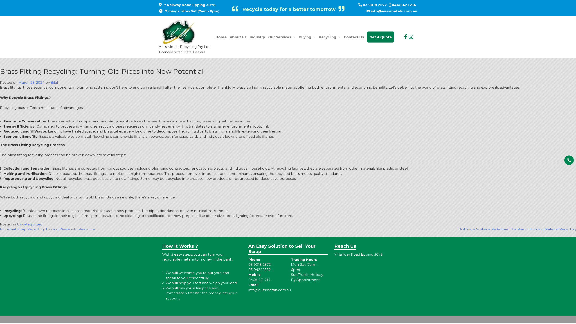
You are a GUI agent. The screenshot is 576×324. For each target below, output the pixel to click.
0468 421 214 (404, 5)
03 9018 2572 (375, 5)
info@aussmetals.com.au (394, 11)
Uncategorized (30, 224)
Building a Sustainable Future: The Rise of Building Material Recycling (517, 229)
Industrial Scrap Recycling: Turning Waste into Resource (47, 229)
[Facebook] (405, 37)
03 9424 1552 (259, 270)
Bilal (54, 82)
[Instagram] (411, 37)
